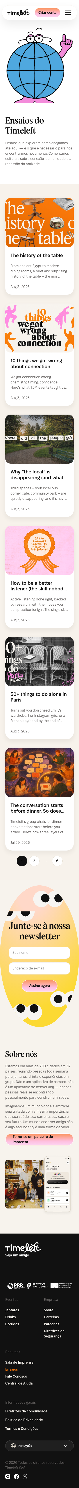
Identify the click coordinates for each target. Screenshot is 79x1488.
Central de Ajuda (19, 1383)
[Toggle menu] (68, 12)
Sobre (48, 1310)
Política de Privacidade (24, 1420)
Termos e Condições (21, 1428)
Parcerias (51, 1324)
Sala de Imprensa (19, 1362)
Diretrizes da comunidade (26, 1411)
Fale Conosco (16, 1376)
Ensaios (11, 1369)
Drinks (10, 1317)
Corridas (12, 1324)
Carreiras (51, 1317)
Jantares (12, 1310)
